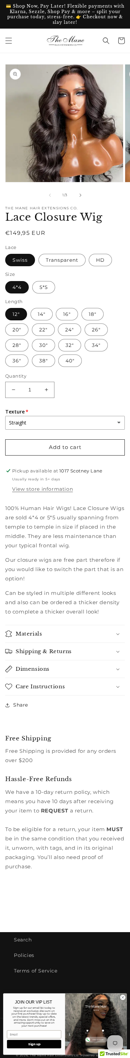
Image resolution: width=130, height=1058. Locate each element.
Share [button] (20, 705)
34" (96, 345)
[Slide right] (80, 195)
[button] (8, 40)
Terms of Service (36, 971)
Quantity (15, 376)
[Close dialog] (122, 997)
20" (16, 330)
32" (70, 345)
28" (16, 345)
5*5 (44, 287)
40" (70, 361)
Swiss (20, 260)
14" (41, 314)
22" (43, 330)
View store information (42, 489)
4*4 (16, 287)
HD (100, 260)
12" (16, 314)
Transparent (62, 260)
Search (23, 940)
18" (92, 314)
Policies (24, 955)
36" (16, 361)
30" (43, 345)
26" (96, 330)
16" (67, 314)
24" (69, 330)
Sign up (34, 1044)
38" (43, 361)
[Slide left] (50, 195)
